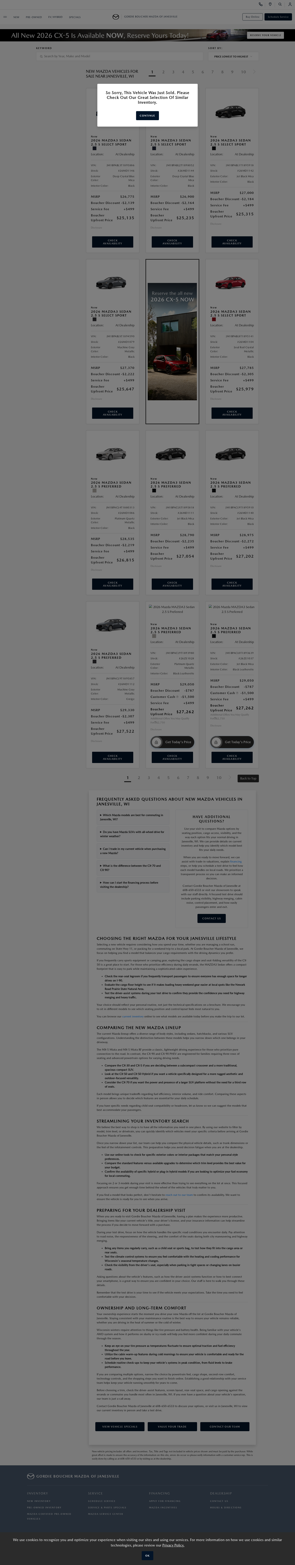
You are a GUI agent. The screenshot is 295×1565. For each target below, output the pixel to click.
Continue (147, 115)
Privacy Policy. (173, 1545)
